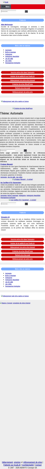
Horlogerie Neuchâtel (12, 56)
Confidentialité (28, 464)
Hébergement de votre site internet (22, 80)
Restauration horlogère (12, 63)
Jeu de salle (9, 58)
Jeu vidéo (8, 60)
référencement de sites (32, 462)
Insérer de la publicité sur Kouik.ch (22, 76)
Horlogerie (8, 54)
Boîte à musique (10, 52)
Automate (8, 50)
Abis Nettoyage (7, 24)
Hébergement (7, 462)
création (17, 462)
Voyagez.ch (5, 217)
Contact (38, 464)
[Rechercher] (26, 11)
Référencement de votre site (22, 92)
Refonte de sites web (22, 88)
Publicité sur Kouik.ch (11, 464)
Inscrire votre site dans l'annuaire (22, 72)
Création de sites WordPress (22, 84)
